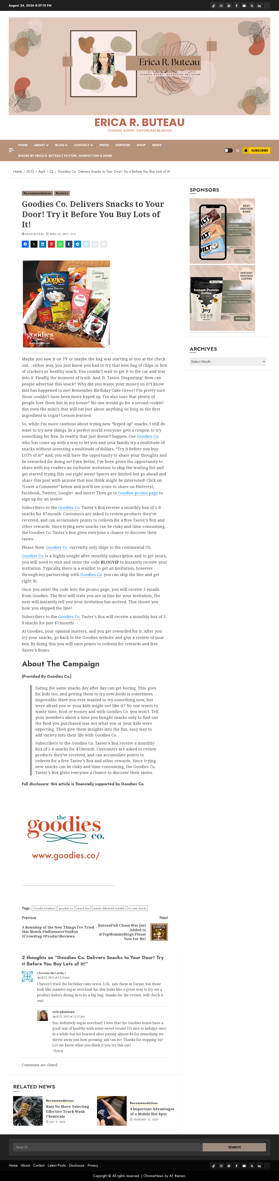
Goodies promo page (137, 492)
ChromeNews (153, 1175)
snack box (83, 908)
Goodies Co (32, 555)
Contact (82, 145)
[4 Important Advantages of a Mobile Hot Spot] (112, 1111)
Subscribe (259, 150)
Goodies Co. (148, 436)
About (39, 145)
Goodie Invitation (44, 908)
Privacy (93, 1165)
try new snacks (137, 908)
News (157, 145)
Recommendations (37, 193)
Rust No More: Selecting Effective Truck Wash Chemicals (67, 1111)
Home (23, 145)
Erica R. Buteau (139, 122)
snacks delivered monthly (109, 908)
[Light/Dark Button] (228, 150)
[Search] (237, 150)
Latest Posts (57, 1165)
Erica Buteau (34, 234)
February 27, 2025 (146, 1120)
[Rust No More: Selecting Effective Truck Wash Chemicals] (28, 1111)
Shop (141, 145)
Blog (59, 145)
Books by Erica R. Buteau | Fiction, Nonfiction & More (65, 156)
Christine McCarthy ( (51, 973)
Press (104, 145)
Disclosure (76, 1165)
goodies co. (66, 908)
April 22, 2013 (59, 234)
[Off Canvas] (11, 150)
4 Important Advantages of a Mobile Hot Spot (152, 1111)
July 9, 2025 (57, 1122)
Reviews (62, 193)
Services (123, 145)
